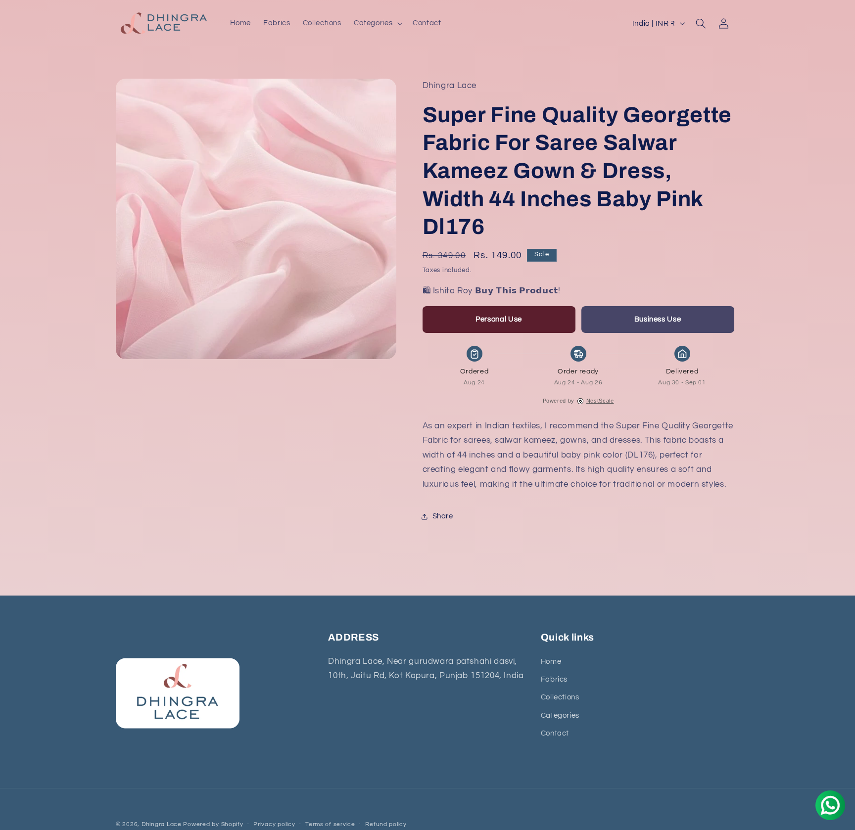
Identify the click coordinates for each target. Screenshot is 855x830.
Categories (560, 715)
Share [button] (442, 516)
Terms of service (330, 825)
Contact (555, 733)
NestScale (600, 401)
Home (551, 661)
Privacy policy (274, 825)
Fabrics (554, 679)
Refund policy (386, 825)
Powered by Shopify (213, 824)
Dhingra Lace (163, 824)
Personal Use (498, 319)
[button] (376, 23)
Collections (560, 697)
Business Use (657, 319)
